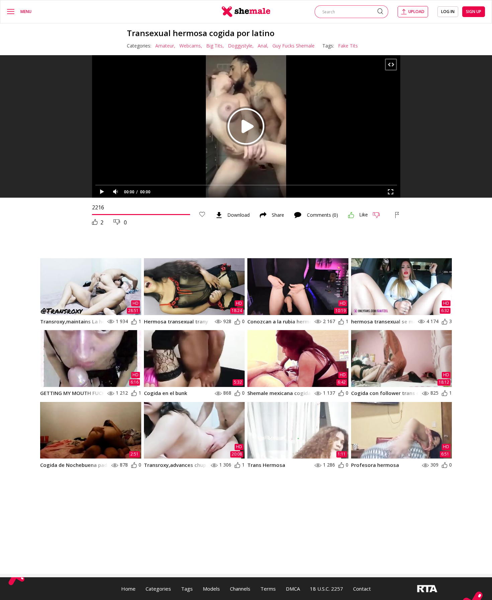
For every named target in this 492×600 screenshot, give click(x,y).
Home (128, 588)
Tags (187, 588)
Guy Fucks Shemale (293, 45)
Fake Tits (348, 45)
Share (278, 215)
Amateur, (165, 45)
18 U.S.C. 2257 (326, 588)
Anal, (263, 45)
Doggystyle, (241, 45)
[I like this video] (351, 215)
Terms (268, 588)
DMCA (293, 588)
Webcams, (190, 45)
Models (211, 588)
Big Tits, (215, 45)
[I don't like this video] (379, 215)
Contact (362, 588)
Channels (240, 588)
